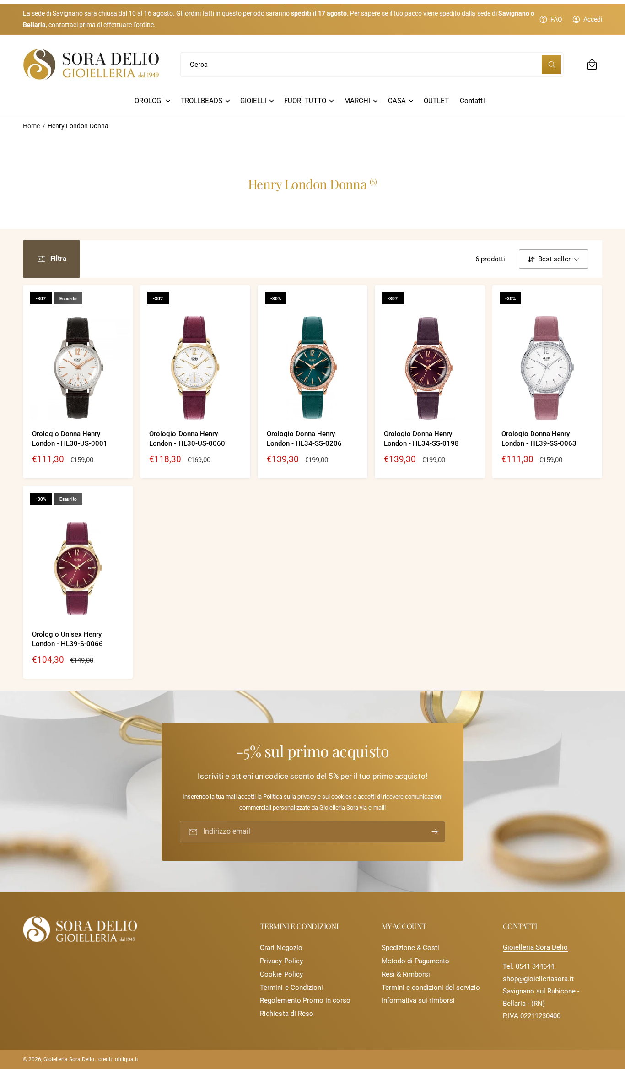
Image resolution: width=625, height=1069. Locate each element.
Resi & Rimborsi (406, 974)
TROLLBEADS (201, 101)
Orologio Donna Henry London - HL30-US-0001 (70, 439)
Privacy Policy (281, 961)
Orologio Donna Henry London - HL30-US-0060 (187, 439)
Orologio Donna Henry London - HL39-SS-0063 (539, 439)
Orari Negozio (281, 948)
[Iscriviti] (435, 831)
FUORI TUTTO (305, 101)
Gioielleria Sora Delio (535, 947)
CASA (397, 101)
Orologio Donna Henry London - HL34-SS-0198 (421, 439)
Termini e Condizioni (291, 987)
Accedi (592, 19)
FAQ (556, 19)
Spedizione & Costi (410, 948)
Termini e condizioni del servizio (431, 987)
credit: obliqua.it (118, 1059)
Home (31, 126)
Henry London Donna (78, 126)
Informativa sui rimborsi (418, 1000)
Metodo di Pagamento (415, 961)
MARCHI (357, 101)
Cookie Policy (281, 974)
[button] (592, 64)
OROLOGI (148, 101)
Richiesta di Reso (286, 1014)
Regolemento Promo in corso (305, 1000)
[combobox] (372, 64)
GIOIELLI (253, 101)
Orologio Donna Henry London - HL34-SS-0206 (304, 439)
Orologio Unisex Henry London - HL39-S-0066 (67, 639)
